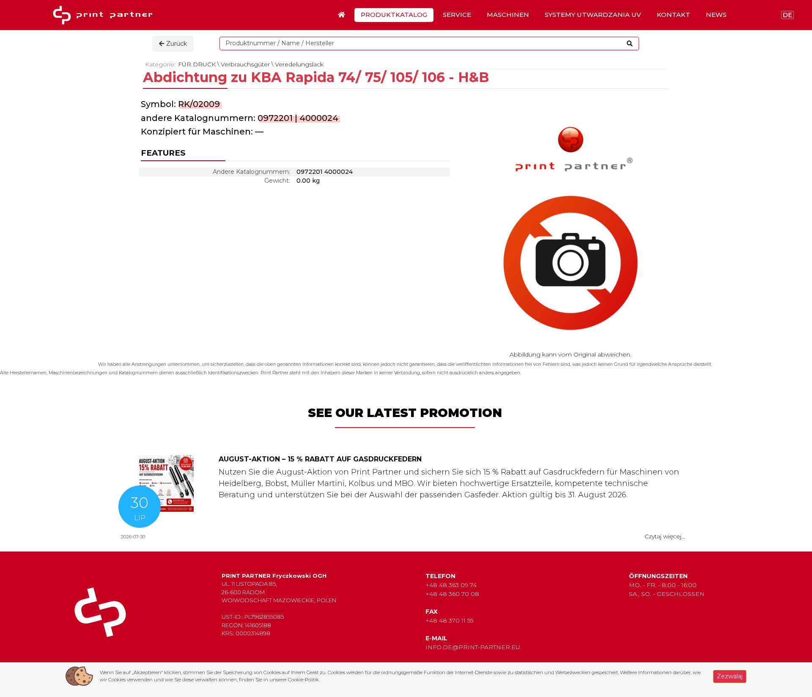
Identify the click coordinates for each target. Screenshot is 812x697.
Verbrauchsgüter (245, 64)
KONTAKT (673, 15)
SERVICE (457, 15)
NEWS (716, 15)
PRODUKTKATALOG (394, 15)
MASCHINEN (508, 15)
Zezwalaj (730, 676)
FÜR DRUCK (197, 64)
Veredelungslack (299, 64)
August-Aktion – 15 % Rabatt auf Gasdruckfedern (320, 459)
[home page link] (106, 15)
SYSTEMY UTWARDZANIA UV (593, 15)
